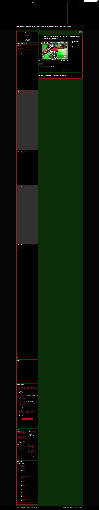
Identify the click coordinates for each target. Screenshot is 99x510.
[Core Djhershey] (35, 378)
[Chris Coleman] (28, 363)
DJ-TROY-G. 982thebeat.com (26, 484)
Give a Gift (24, 466)
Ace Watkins (21, 395)
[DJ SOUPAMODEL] (25, 378)
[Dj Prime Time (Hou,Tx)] (21, 378)
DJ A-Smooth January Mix (79, 47)
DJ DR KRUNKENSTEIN (25, 476)
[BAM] (28, 378)
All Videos (41, 31)
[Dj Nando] (31, 371)
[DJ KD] (25, 367)
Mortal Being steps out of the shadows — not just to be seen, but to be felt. (32, 450)
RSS (17, 357)
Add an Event (21, 48)
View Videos (70, 39)
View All (36, 357)
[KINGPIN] (21, 374)
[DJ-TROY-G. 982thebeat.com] (18, 486)
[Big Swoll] (31, 363)
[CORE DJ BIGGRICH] (28, 367)
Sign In (82, 0)
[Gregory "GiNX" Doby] (18, 501)
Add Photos (20, 426)
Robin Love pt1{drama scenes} (79, 43)
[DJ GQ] (31, 378)
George (22, 495)
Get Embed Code (67, 69)
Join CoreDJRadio (42, 77)
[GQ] (21, 371)
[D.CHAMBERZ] (18, 474)
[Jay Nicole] (25, 374)
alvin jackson (22, 385)
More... (27, 419)
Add (81, 32)
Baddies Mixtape (32, 433)
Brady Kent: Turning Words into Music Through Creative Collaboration (27, 412)
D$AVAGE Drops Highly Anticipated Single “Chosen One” (28, 403)
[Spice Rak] (18, 371)
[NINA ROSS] (41, 39)
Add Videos (20, 458)
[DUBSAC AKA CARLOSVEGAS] (18, 490)
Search (97, 0)
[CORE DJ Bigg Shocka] (18, 367)
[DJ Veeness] (35, 363)
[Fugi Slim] (25, 363)
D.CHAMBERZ (23, 472)
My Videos (46, 31)
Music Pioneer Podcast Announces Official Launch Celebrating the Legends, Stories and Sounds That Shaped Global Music (28, 389)
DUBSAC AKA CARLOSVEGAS (26, 487)
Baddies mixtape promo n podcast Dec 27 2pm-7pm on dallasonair (22, 438)
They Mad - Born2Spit (22, 446)
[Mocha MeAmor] (35, 371)
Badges (64, 507)
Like (41, 64)
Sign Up (78, 0)
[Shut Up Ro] (35, 374)
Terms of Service (78, 507)
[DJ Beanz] (21, 367)
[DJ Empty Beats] (31, 367)
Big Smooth (23, 465)
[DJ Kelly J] (18, 363)
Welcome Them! (23, 398)
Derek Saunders (24, 491)
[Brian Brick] (18, 471)
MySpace (42, 66)
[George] (18, 497)
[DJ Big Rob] (18, 378)
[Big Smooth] (18, 467)
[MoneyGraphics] (31, 374)
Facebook (48, 66)
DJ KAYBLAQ (23, 480)
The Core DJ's (28, 507)
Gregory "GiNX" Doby (25, 499)
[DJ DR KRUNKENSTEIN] (18, 478)
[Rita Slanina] (18, 374)
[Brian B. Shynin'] (25, 371)
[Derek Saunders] (18, 493)
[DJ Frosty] (21, 363)
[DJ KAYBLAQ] (18, 482)
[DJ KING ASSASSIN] (35, 367)
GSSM (24, 441)
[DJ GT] (28, 371)
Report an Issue (70, 507)
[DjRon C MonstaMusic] (28, 374)
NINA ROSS (50, 39)
